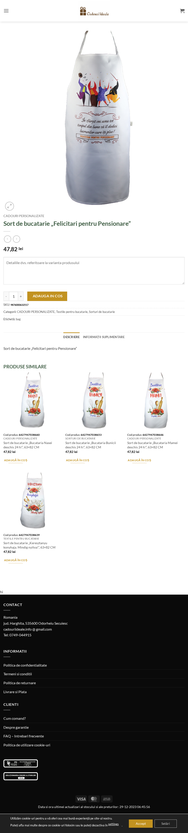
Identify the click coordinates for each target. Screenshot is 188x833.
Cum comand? (14, 718)
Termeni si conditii (17, 674)
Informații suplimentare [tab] (104, 337)
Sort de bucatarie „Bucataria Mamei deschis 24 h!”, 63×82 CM (152, 445)
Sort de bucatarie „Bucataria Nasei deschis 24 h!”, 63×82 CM (27, 445)
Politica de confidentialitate (25, 665)
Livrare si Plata (15, 692)
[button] (6, 10)
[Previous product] (16, 239)
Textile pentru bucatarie (72, 312)
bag (18, 319)
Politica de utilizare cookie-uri (26, 745)
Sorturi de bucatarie (102, 312)
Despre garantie (16, 727)
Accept (141, 823)
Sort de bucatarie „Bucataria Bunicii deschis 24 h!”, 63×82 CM (90, 445)
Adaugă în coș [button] (16, 460)
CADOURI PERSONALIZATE (23, 216)
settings (113, 824)
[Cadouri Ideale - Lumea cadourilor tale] (94, 11)
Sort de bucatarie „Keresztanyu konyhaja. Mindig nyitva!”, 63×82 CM (29, 545)
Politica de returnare (19, 683)
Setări (165, 823)
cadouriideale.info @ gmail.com (27, 629)
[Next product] (7, 239)
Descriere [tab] (71, 337)
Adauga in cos (48, 296)
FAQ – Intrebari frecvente (23, 736)
